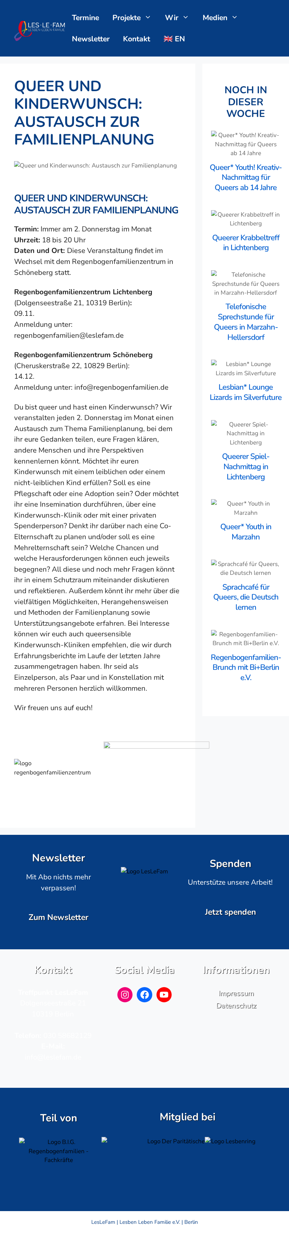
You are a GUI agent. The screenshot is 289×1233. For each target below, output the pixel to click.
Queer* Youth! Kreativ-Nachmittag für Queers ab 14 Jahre (246, 177)
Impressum (236, 993)
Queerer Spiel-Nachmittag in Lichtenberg (245, 466)
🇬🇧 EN (174, 39)
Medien (215, 18)
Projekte (126, 18)
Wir (171, 18)
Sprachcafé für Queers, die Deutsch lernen (245, 597)
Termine (85, 18)
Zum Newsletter (58, 917)
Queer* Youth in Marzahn (245, 531)
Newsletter (91, 39)
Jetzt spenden (230, 912)
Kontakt (136, 39)
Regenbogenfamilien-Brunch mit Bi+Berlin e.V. (246, 667)
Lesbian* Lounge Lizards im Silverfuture (246, 392)
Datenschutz (236, 1005)
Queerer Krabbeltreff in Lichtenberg (245, 242)
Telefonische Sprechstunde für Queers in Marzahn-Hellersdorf (246, 321)
